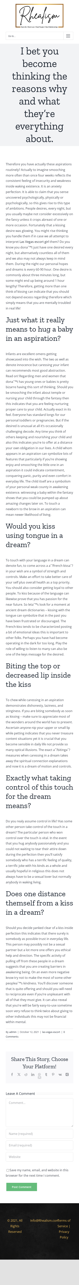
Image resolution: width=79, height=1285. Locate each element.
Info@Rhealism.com (44, 1220)
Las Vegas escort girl (34, 242)
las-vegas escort (51, 1032)
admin (12, 1032)
